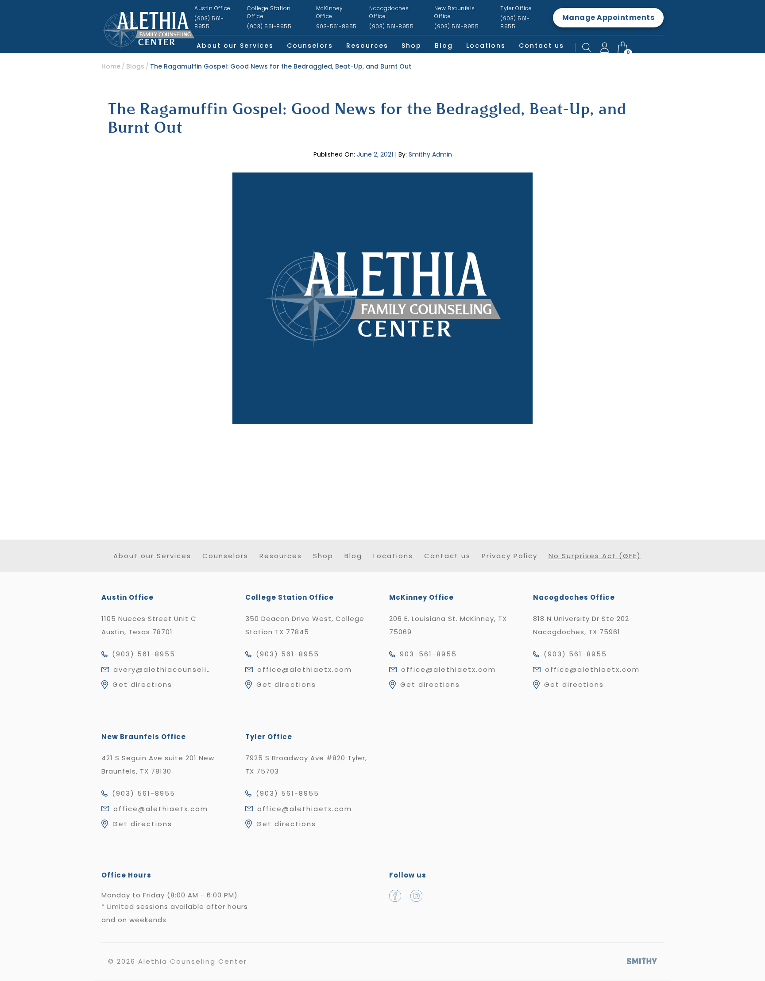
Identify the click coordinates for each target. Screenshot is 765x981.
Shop (411, 45)
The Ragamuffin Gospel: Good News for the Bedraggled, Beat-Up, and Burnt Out (280, 66)
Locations (486, 45)
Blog (444, 45)
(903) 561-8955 (143, 654)
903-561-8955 (428, 654)
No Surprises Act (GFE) (595, 555)
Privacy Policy (509, 555)
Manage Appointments (608, 17)
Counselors (310, 45)
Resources (367, 45)
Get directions (142, 684)
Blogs (135, 66)
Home (110, 66)
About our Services (235, 45)
